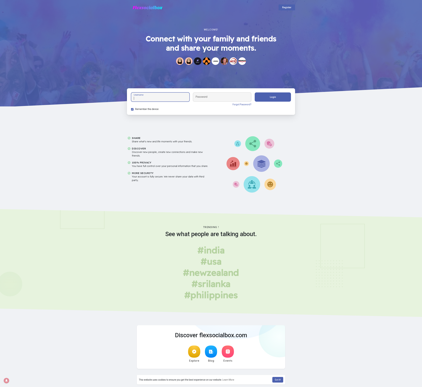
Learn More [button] (228, 379)
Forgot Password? (242, 104)
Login (273, 97)
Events (227, 360)
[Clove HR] (206, 61)
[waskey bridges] (242, 61)
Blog (211, 360)
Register (286, 7)
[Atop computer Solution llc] (233, 61)
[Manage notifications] (6, 380)
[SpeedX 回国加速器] (197, 61)
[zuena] (215, 61)
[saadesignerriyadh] (180, 61)
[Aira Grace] (224, 61)
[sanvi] (189, 61)
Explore (194, 360)
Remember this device (147, 109)
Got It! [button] (278, 379)
